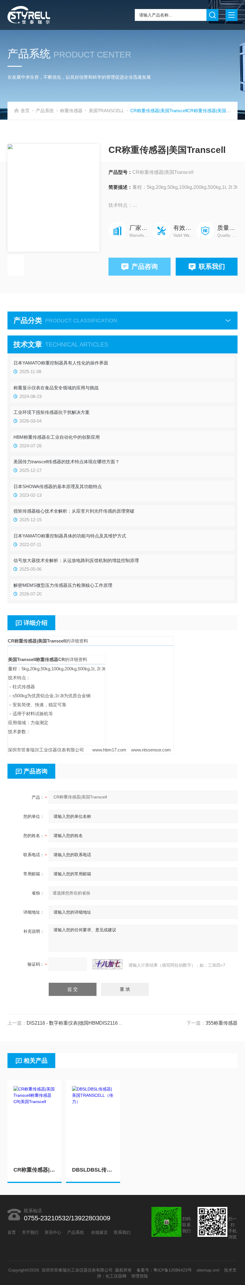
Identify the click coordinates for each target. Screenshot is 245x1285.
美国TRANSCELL (106, 110)
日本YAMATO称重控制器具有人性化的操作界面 (60, 362)
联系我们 (212, 266)
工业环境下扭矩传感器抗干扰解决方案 (51, 412)
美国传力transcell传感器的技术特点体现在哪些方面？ (66, 461)
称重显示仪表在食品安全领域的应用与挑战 (56, 387)
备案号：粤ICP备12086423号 (164, 1270)
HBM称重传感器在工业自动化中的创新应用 (56, 437)
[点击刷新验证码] (107, 964)
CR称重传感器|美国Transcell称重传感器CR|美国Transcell (34, 1170)
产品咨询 (144, 266)
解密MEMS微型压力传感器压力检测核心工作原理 (62, 585)
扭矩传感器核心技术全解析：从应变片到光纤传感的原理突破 (73, 511)
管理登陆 (139, 1276)
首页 (25, 110)
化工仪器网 (115, 1276)
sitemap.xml (208, 1270)
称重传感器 (71, 110)
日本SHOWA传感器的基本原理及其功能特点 (57, 486)
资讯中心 (53, 1232)
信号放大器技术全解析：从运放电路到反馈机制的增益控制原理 (76, 560)
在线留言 (99, 1232)
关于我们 (30, 1232)
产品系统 (45, 110)
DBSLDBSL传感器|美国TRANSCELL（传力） (93, 1170)
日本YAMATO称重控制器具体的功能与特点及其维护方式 (69, 535)
